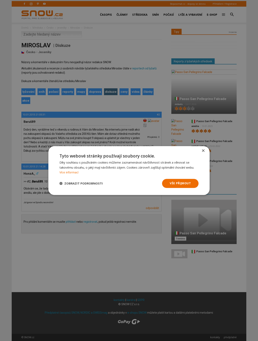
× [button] (203, 150)
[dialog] (129, 170)
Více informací (68, 172)
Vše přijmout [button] (180, 183)
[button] (81, 183)
